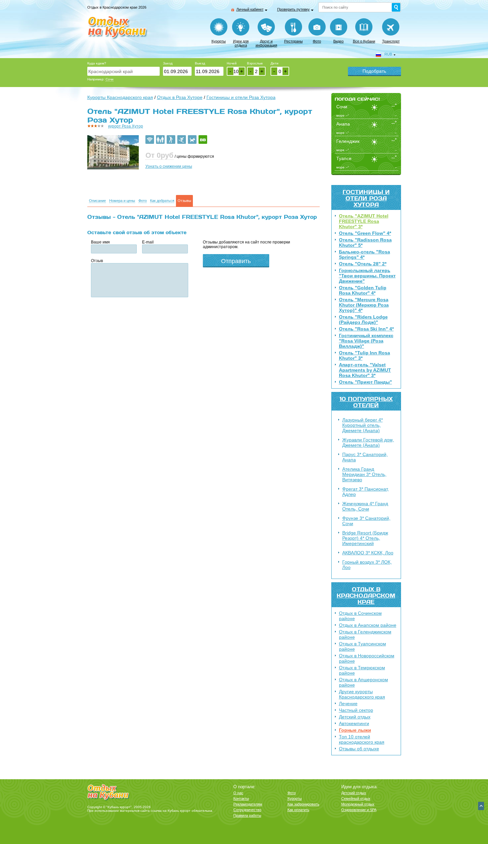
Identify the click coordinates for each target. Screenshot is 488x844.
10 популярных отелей (366, 402)
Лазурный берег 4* (362, 425)
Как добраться (162, 201)
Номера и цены (122, 201)
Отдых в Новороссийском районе (366, 658)
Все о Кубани (364, 41)
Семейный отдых (355, 798)
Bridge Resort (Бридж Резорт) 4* (365, 538)
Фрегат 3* (365, 491)
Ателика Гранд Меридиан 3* (364, 474)
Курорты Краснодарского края (120, 97)
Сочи (110, 79)
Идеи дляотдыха (241, 43)
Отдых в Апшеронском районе (363, 682)
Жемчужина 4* (365, 506)
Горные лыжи (355, 730)
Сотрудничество (247, 810)
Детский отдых (354, 716)
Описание (97, 201)
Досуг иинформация (266, 43)
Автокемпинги (354, 723)
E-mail (148, 242)
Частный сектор (356, 710)
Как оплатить (298, 810)
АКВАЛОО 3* (367, 552)
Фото (317, 41)
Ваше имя (100, 242)
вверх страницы (481, 806)
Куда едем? (96, 63)
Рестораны (293, 41)
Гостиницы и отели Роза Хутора (366, 198)
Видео (338, 41)
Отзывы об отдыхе (359, 748)
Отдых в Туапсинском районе (362, 646)
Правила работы (247, 815)
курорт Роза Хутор (125, 126)
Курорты (218, 41)
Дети (275, 63)
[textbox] (123, 71)
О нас (238, 793)
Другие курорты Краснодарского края (362, 694)
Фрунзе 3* (366, 521)
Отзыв (97, 260)
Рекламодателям (247, 804)
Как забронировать (303, 804)
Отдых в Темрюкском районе (362, 670)
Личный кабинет (250, 9)
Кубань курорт (179, 810)
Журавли (368, 442)
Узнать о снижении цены (168, 166)
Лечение (348, 703)
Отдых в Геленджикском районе (365, 634)
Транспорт (391, 41)
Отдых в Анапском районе (367, 625)
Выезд (200, 63)
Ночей (232, 63)
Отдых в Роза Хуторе (180, 97)
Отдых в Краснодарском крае (366, 595)
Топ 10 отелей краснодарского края (361, 739)
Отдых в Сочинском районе (360, 615)
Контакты (241, 798)
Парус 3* (365, 457)
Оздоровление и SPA (358, 810)
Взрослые (255, 63)
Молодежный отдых (357, 804)
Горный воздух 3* (367, 564)
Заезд (168, 63)
